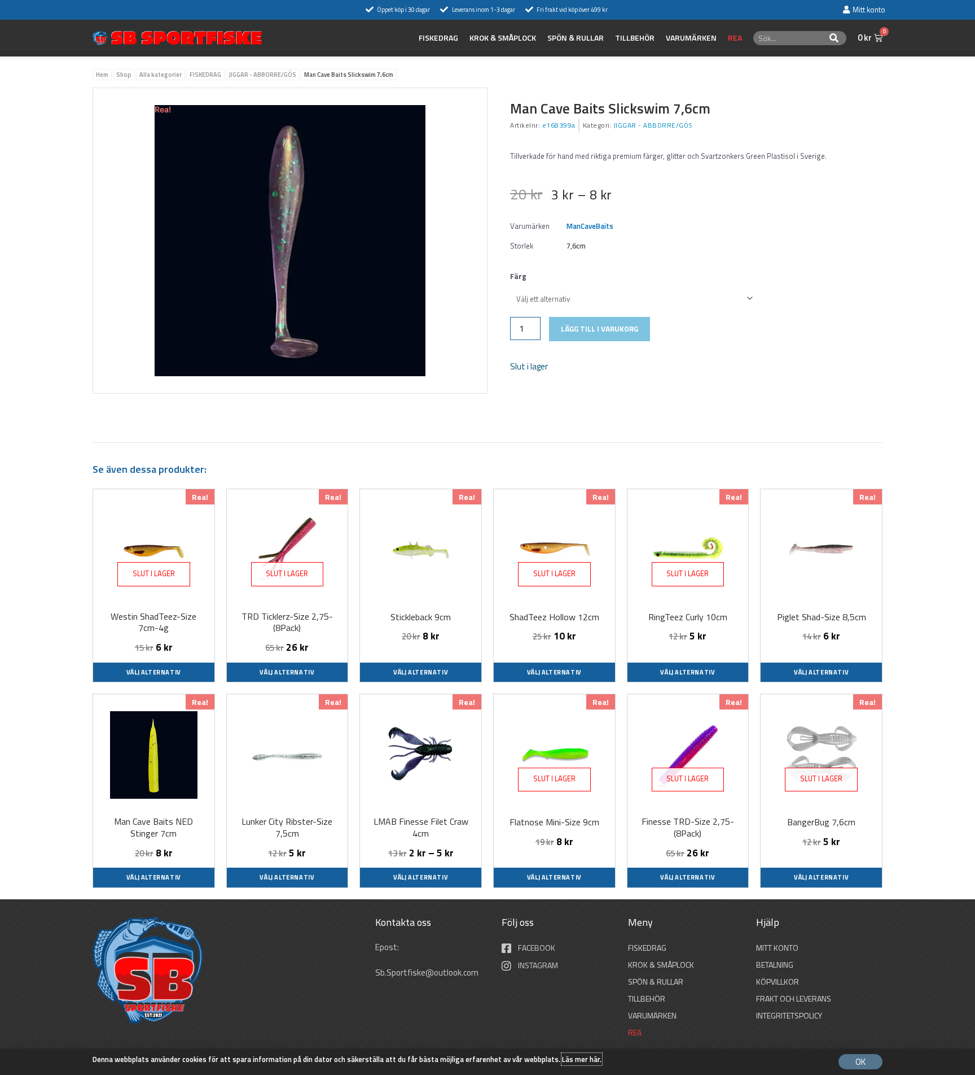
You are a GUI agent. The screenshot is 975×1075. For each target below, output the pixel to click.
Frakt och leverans (793, 998)
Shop (123, 74)
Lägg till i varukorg (599, 328)
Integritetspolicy (789, 1015)
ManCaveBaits (589, 226)
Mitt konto (777, 948)
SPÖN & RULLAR (575, 37)
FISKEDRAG (438, 37)
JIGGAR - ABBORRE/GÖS (262, 74)
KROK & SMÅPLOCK (502, 37)
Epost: (388, 947)
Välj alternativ (153, 672)
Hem (102, 74)
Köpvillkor (777, 981)
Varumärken (691, 37)
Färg (518, 276)
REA (735, 37)
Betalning (774, 964)
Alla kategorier (160, 74)
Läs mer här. (581, 1059)
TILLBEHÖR (635, 37)
